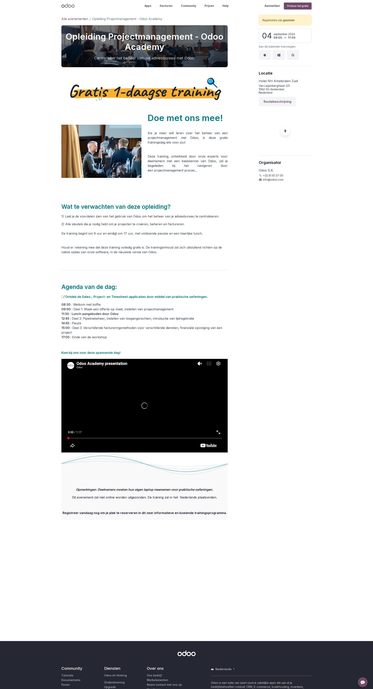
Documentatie (70, 680)
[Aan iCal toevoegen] (265, 55)
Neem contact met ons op (164, 684)
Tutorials (67, 675)
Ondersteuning (114, 682)
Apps (148, 5)
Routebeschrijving (277, 102)
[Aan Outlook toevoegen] (279, 55)
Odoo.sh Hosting (115, 675)
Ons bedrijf (154, 675)
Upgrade (110, 687)
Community (188, 5)
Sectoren (166, 5)
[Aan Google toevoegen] (293, 55)
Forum (65, 684)
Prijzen (209, 5)
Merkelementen (157, 680)
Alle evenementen (74, 19)
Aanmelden (272, 5)
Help (225, 5)
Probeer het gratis (297, 5)
